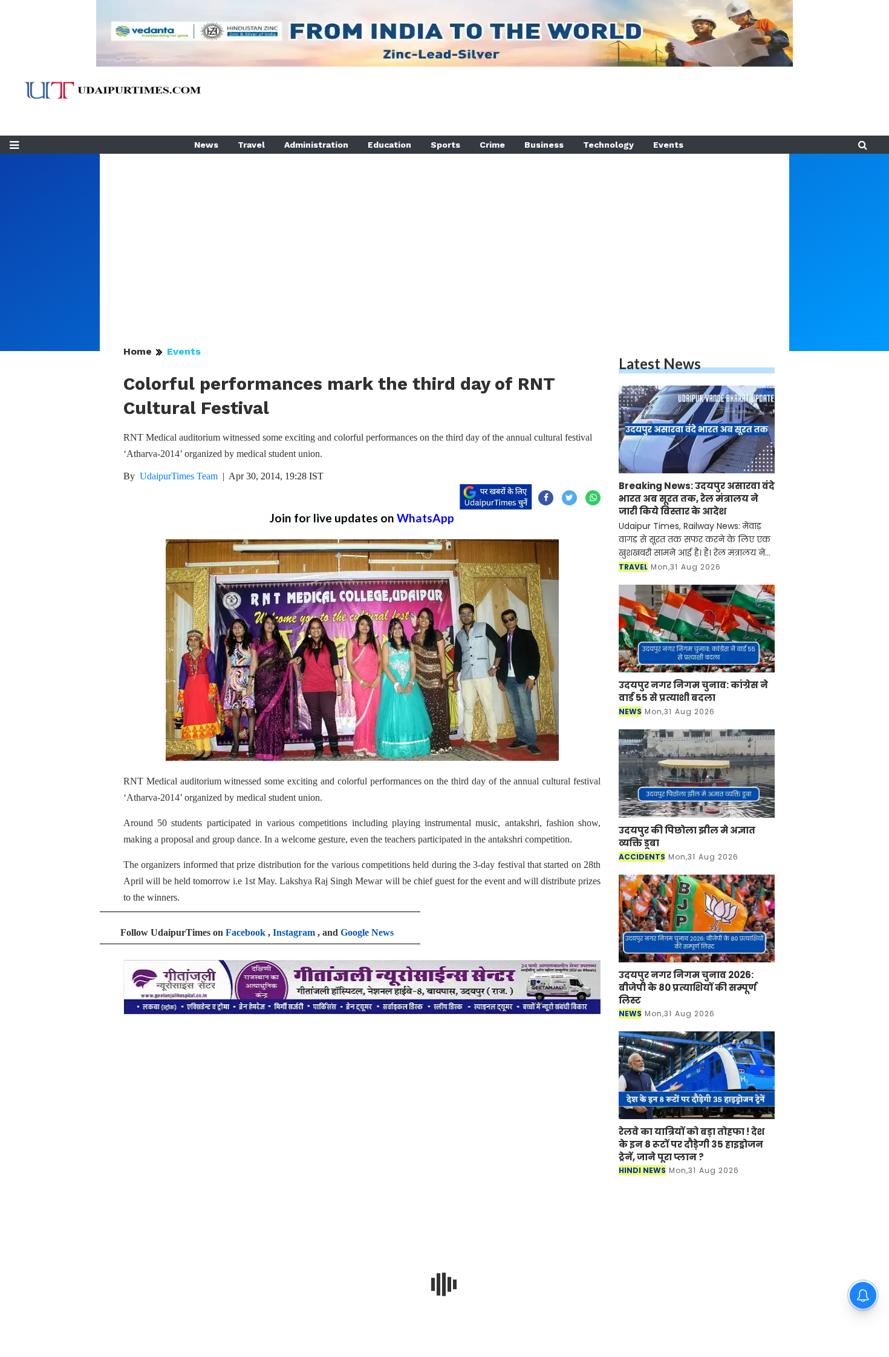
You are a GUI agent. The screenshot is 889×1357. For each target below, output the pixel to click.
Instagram (294, 932)
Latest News (660, 363)
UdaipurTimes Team (179, 476)
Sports (445, 145)
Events (668, 145)
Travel (251, 145)
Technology (608, 145)
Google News (367, 932)
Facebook (245, 932)
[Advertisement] (444, 238)
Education (389, 145)
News (206, 145)
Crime (492, 145)
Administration (316, 145)
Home (137, 351)
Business (544, 145)
